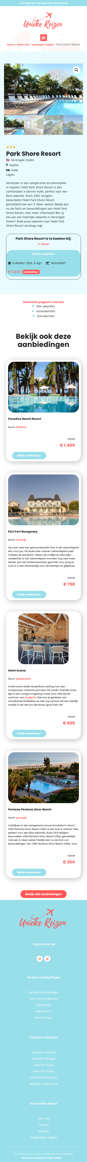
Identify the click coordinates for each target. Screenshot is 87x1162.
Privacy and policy (32, 1158)
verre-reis (23, 44)
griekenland (23, 678)
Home (10, 44)
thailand (21, 427)
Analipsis (30, 697)
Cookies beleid (52, 1158)
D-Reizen (43, 244)
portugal (21, 817)
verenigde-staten (42, 44)
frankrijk (21, 539)
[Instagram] (40, 959)
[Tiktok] (47, 959)
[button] (43, 37)
